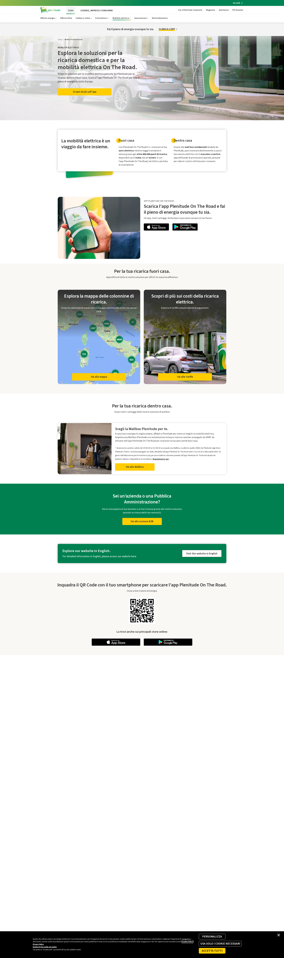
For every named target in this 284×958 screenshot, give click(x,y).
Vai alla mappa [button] (99, 377)
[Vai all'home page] (50, 10)
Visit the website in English (201, 553)
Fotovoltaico (101, 18)
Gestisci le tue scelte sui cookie (45, 947)
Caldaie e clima (83, 18)
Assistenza (224, 10)
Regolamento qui (161, 459)
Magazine (210, 10)
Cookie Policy (187, 941)
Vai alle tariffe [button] (185, 377)
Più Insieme (237, 10)
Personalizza (212, 937)
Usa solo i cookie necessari (220, 944)
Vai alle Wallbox (135, 467)
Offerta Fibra (66, 18)
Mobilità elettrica (121, 18)
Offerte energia (47, 18)
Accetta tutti (212, 951)
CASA (70, 10)
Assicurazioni (140, 18)
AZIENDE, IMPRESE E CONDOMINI (96, 10)
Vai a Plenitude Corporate (190, 10)
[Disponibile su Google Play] (185, 227)
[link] (60, 39)
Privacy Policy (38, 944)
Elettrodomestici (160, 18)
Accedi (236, 3)
